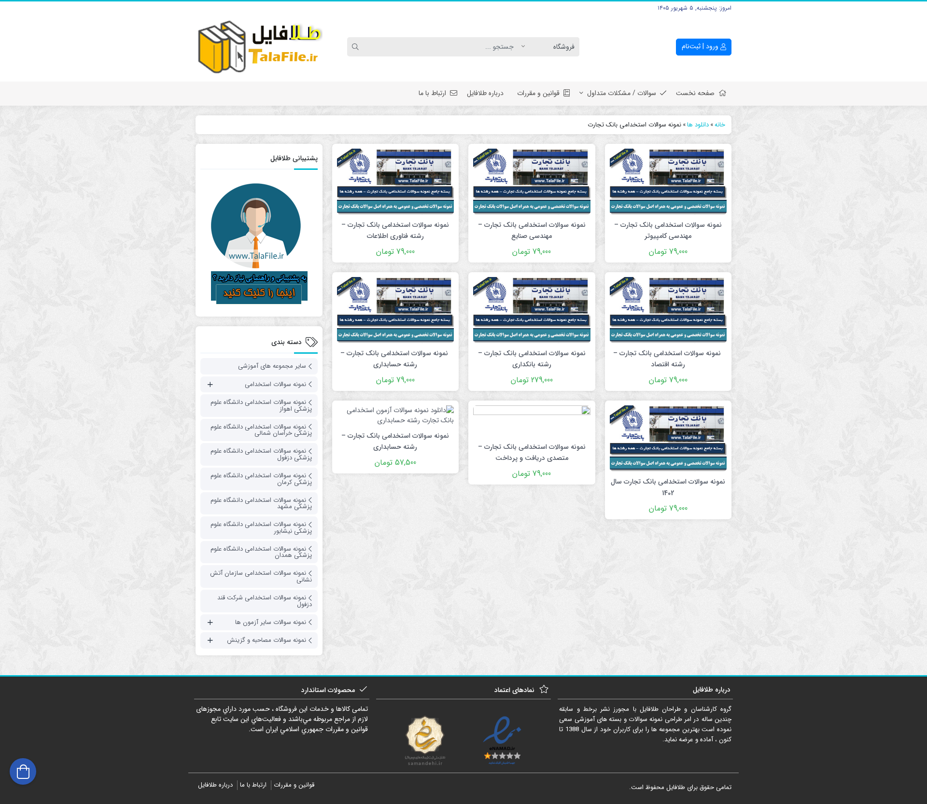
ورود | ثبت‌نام (701, 46)
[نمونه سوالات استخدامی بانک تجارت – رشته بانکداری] (531, 310)
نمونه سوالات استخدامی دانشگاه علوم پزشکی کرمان (261, 479)
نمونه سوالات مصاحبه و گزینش (266, 640)
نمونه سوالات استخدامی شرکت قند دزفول (264, 601)
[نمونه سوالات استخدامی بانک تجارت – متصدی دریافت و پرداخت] (531, 421)
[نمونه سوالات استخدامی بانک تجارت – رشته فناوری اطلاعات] (395, 181)
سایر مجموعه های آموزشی (272, 366)
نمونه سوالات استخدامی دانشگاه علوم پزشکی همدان (261, 552)
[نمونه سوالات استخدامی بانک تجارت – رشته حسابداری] (395, 310)
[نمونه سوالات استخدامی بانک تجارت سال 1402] (668, 438)
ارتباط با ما (432, 93)
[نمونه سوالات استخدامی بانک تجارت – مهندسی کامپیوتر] (668, 181)
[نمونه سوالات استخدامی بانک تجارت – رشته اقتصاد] (668, 310)
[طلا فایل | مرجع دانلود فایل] (259, 47)
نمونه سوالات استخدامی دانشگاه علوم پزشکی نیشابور (261, 527)
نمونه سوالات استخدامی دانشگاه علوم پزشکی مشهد (261, 503)
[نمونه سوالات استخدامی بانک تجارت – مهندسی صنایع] (531, 181)
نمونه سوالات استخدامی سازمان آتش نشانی (261, 576)
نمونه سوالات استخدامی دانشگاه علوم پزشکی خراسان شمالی (261, 430)
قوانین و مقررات (538, 93)
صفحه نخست (695, 93)
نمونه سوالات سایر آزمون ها (270, 622)
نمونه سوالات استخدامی (275, 384)
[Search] (356, 46)
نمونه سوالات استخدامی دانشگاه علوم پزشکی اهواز (261, 405)
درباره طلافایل (485, 93)
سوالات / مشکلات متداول (621, 93)
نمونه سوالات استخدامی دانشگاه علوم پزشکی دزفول (261, 454)
